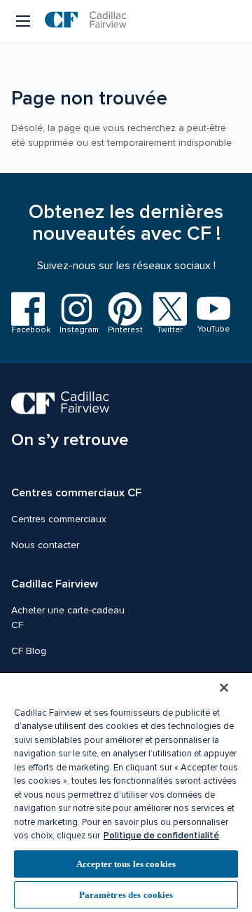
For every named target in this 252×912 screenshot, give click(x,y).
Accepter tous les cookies (126, 864)
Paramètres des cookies (126, 895)
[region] (126, 792)
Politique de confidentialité (161, 835)
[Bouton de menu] (24, 21)
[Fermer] (224, 687)
